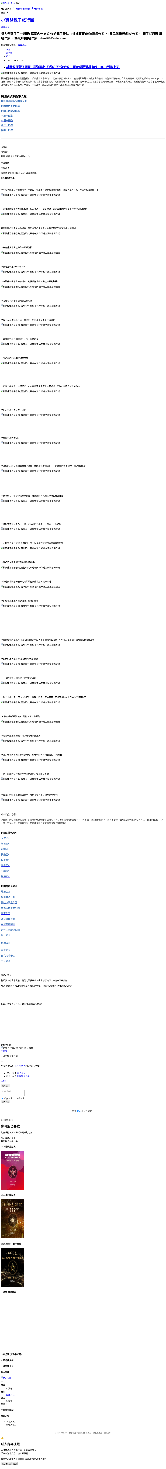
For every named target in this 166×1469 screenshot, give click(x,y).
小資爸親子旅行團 (17, 20)
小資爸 (4, 1051)
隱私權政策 (97, 1433)
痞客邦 (18, 1066)
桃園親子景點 (23, 1076)
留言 (23, 1066)
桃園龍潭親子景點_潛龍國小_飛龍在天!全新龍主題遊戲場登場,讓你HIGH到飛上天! (63, 67)
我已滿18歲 (6, 1464)
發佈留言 (5, 1102)
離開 (15, 1464)
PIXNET (64, 1433)
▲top (3, 1081)
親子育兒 (21, 1073)
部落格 (9, 53)
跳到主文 (5, 27)
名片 (8, 56)
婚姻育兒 (22, 45)
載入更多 (5, 1086)
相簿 (8, 50)
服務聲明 (107, 1433)
